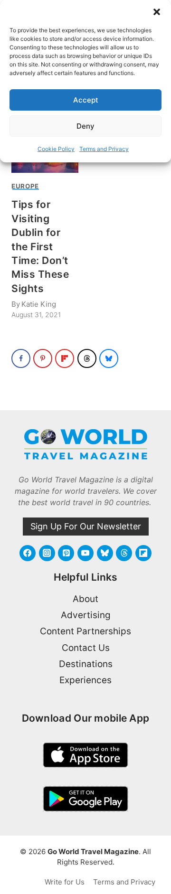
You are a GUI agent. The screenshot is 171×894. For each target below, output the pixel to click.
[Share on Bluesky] (108, 358)
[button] (157, 12)
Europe (25, 186)
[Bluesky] (105, 553)
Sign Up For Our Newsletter (85, 526)
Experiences (85, 680)
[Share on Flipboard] (64, 358)
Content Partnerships (85, 631)
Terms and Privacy (104, 148)
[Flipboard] (143, 553)
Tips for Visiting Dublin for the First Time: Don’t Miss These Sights (40, 246)
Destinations (86, 664)
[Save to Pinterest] (42, 358)
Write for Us (65, 881)
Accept (85, 99)
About (85, 598)
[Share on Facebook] (20, 358)
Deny (85, 126)
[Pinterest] (66, 553)
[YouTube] (85, 553)
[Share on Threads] (86, 358)
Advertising (86, 615)
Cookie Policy (56, 148)
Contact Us (86, 647)
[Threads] (124, 553)
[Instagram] (47, 553)
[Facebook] (27, 553)
